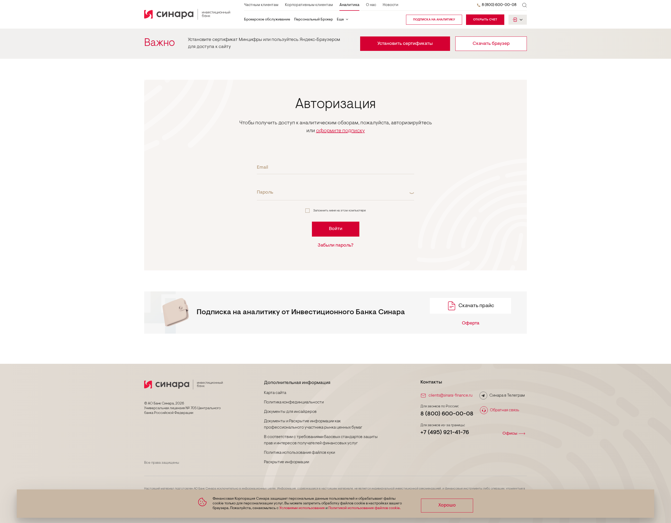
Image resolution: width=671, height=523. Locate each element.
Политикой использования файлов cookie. (364, 508)
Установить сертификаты (405, 43)
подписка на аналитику (434, 19)
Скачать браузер (491, 43)
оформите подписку (340, 131)
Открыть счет (485, 19)
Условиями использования (302, 508)
